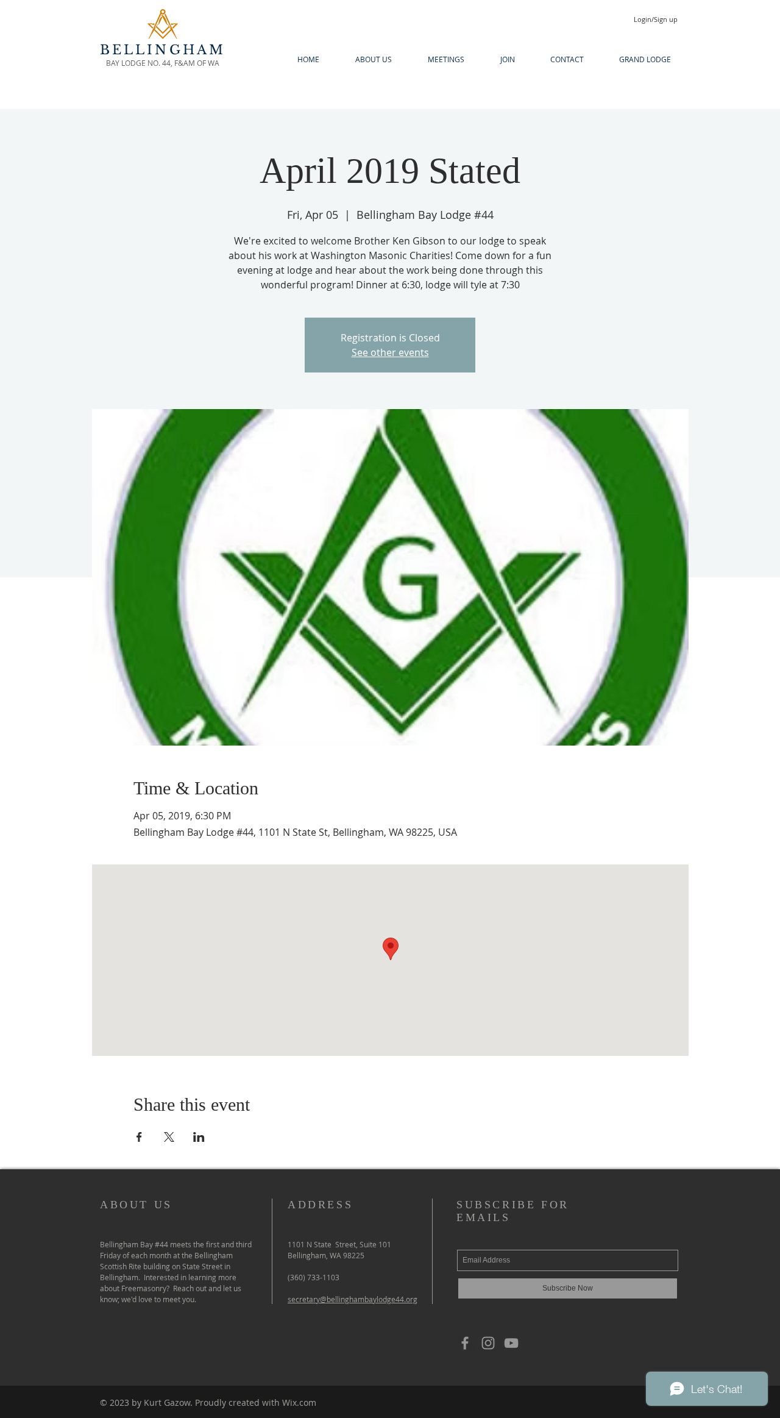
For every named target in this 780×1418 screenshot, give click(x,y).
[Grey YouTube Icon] (511, 1343)
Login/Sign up (656, 19)
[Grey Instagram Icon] (488, 1343)
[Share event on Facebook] (139, 1137)
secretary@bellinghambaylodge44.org (352, 1299)
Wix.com (299, 1402)
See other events (390, 352)
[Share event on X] (169, 1137)
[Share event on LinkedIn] (199, 1137)
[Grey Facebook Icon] (464, 1343)
